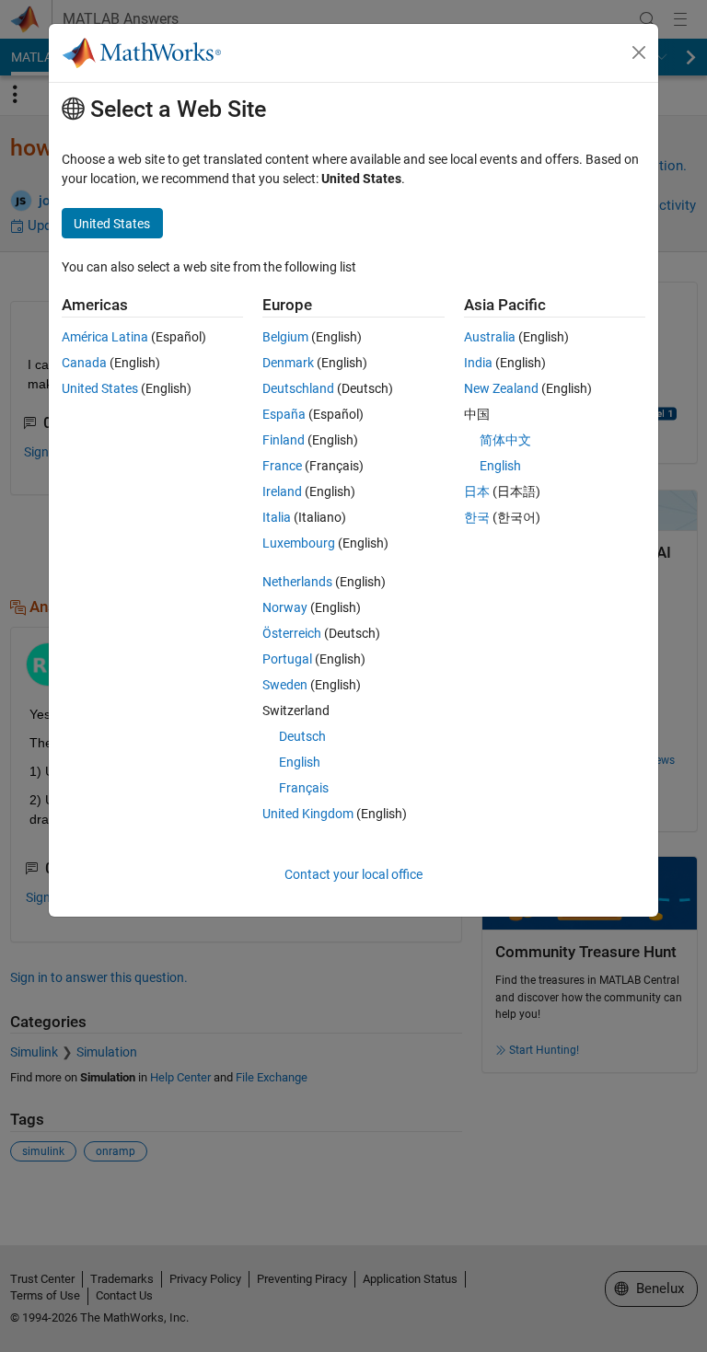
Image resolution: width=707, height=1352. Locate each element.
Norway (284, 607)
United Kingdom (308, 813)
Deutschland (298, 388)
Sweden (284, 684)
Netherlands (297, 581)
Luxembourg (298, 543)
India (478, 362)
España (284, 414)
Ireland (282, 491)
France (282, 465)
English (299, 762)
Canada (84, 362)
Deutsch (302, 736)
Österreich (291, 633)
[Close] (639, 52)
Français (304, 787)
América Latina (105, 336)
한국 (477, 517)
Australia (490, 336)
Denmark (288, 362)
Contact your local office (353, 874)
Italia (276, 517)
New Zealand (501, 388)
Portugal (287, 659)
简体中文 (505, 440)
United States (100, 388)
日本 (477, 491)
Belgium (285, 336)
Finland (283, 440)
